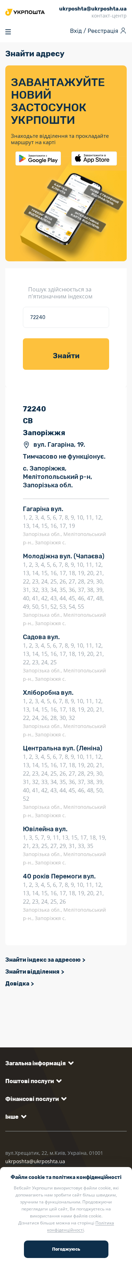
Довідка (17, 983)
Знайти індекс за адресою (43, 959)
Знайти (66, 356)
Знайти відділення (32, 971)
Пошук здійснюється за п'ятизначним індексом (60, 293)
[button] (38, 1063)
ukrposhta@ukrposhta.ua (35, 1161)
